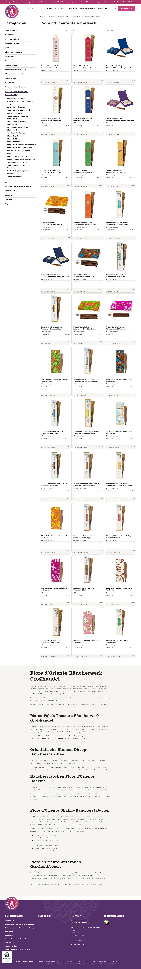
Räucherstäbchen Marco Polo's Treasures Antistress (54, 432)
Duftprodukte (11, 56)
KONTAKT (102, 8)
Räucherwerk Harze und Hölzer (19, 147)
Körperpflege (10, 78)
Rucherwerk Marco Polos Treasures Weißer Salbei (116, 276)
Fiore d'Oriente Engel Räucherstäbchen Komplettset (118, 67)
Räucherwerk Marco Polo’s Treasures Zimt (84, 589)
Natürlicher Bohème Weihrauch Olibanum (54, 589)
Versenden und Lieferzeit (15, 939)
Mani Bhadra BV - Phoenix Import (20, 961)
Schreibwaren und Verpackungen (18, 186)
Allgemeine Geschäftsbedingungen (19, 924)
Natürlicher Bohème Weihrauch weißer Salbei (54, 380)
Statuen (8, 195)
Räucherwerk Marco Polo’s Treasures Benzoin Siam (52, 328)
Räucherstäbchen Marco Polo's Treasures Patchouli (54, 484)
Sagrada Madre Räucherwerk (18, 156)
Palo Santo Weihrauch (16, 133)
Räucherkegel (12, 136)
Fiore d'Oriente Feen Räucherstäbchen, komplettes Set (120, 119)
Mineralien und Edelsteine (15, 87)
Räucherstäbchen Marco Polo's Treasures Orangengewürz (86, 484)
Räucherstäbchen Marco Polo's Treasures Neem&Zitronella (86, 432)
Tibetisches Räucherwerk (17, 162)
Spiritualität (10, 191)
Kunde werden (11, 946)
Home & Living (11, 65)
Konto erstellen (79, 922)
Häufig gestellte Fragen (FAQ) (17, 950)
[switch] (7, 961)
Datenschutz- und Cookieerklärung (19, 928)
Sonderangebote (12, 43)
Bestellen (9, 931)
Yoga (7, 204)
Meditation (9, 82)
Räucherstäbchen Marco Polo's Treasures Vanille (118, 537)
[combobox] (34, 8)
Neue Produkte (11, 30)
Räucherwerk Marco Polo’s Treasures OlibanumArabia (117, 223)
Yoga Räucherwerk (14, 176)
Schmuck (8, 182)
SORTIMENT (60, 8)
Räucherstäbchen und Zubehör (50, 738)
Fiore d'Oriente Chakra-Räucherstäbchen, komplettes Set (55, 276)
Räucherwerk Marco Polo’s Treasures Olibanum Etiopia (85, 380)
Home (42, 16)
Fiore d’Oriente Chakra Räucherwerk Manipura (115, 171)
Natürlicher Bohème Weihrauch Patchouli (119, 589)
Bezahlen (9, 935)
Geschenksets (10, 35)
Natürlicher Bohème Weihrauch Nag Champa (119, 432)
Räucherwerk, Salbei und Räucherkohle (61, 16)
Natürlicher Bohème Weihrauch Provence (86, 641)
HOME (49, 8)
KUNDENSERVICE (87, 8)
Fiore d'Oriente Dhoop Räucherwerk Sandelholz (83, 276)
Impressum (9, 921)
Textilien (8, 199)
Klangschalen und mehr (14, 74)
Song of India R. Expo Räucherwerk (21, 159)
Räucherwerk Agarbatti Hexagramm (21, 144)
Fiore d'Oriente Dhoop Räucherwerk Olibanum (115, 328)
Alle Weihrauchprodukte (17, 98)
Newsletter (9, 942)
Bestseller (9, 48)
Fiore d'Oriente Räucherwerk (18, 110)
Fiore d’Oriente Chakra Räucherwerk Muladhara (83, 67)
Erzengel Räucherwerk (16, 107)
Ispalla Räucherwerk (15, 113)
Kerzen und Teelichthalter (15, 69)
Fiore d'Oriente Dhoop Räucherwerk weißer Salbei (84, 328)
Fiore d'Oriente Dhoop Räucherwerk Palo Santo (51, 223)
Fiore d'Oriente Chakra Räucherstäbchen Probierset (53, 67)
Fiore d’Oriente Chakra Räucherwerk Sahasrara (51, 119)
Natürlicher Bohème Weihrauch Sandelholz (119, 380)
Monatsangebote (12, 39)
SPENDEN (73, 8)
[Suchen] (41, 8)
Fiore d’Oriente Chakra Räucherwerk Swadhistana (84, 223)
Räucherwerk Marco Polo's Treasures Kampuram (52, 641)
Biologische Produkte (14, 52)
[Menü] (10, 952)
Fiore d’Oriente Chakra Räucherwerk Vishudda (51, 171)
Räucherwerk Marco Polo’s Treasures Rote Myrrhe (84, 537)
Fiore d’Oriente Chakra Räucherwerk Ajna (82, 119)
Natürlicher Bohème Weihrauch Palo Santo (54, 537)
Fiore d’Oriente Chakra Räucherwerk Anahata (82, 171)
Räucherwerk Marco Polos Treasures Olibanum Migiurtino (119, 484)
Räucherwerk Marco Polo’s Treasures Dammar (117, 641)
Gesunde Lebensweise (14, 61)
